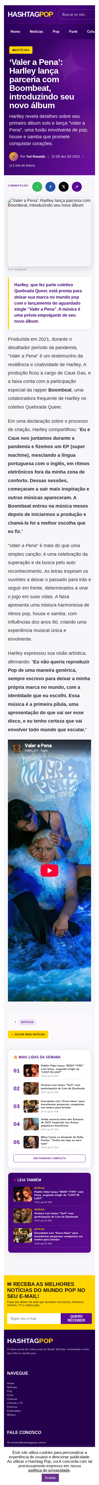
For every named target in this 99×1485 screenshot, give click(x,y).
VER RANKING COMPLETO (49, 1158)
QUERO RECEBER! (76, 1318)
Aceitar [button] (50, 1478)
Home (15, 32)
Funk (73, 32)
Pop (56, 32)
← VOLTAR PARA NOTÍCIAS (28, 1034)
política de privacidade (49, 1470)
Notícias (36, 32)
